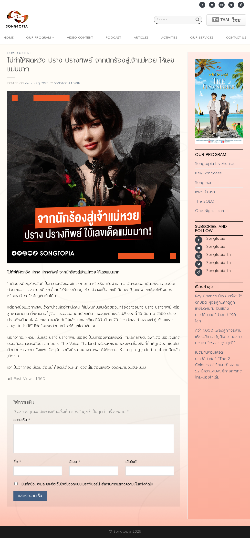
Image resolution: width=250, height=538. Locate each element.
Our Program (38, 37)
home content (19, 53)
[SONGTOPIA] (18, 20)
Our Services (201, 37)
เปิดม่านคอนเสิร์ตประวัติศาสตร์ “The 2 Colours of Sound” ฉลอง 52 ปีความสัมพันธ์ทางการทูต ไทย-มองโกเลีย (218, 364)
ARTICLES (141, 37)
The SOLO (204, 201)
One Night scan (209, 211)
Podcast (113, 37)
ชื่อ (17, 461)
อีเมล (74, 461)
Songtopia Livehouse (214, 164)
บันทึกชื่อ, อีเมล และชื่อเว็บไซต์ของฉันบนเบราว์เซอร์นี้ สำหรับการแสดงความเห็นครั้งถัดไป (87, 484)
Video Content (80, 37)
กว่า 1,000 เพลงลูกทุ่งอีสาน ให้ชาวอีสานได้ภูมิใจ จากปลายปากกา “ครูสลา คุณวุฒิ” (218, 337)
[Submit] (197, 20)
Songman (203, 183)
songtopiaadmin (67, 83)
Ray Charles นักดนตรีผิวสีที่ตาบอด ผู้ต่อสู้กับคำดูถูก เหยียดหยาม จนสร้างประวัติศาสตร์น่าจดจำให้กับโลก (218, 308)
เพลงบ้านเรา (205, 192)
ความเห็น (21, 419)
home (8, 37)
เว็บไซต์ (130, 461)
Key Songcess (208, 173)
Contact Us (236, 37)
